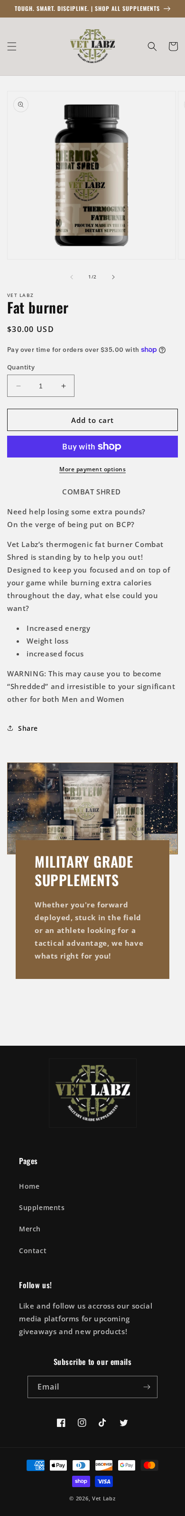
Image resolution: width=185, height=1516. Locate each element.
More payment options (92, 469)
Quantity (21, 367)
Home (29, 1186)
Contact (32, 1250)
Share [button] (28, 728)
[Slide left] (71, 277)
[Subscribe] (146, 1387)
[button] (11, 46)
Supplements (42, 1207)
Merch (30, 1228)
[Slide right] (113, 277)
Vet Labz (104, 1498)
